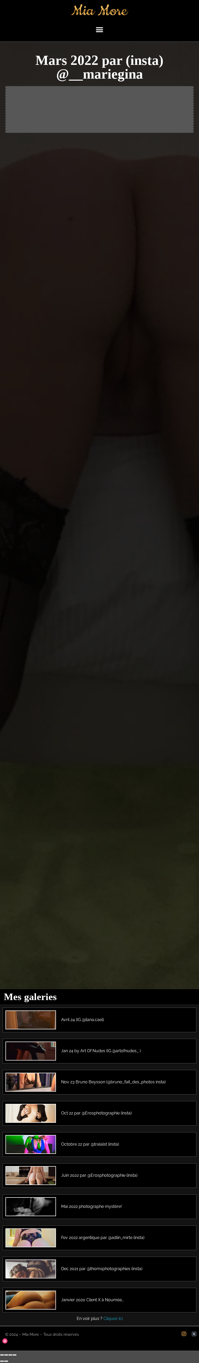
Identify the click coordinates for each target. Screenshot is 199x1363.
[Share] (6, 1355)
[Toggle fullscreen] (10, 1355)
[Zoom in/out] (14, 1355)
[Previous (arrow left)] (2, 1361)
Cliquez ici (113, 1318)
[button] (99, 30)
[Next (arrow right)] (6, 1361)
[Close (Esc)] (2, 1355)
